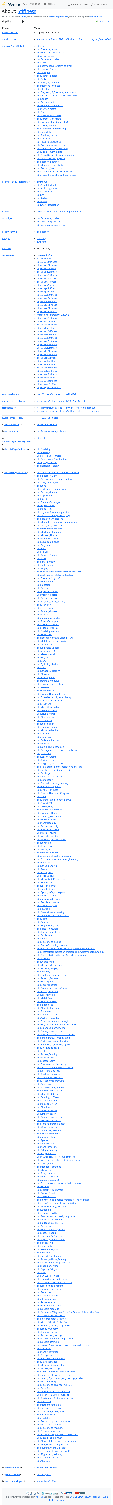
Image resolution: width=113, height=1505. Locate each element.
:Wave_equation (47, 1127)
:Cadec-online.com (48, 740)
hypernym (10, 231)
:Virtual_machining (48, 1368)
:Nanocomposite (47, 1146)
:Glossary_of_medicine (50, 1427)
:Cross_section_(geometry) (52, 122)
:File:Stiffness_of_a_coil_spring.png (56, 174)
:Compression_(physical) (51, 158)
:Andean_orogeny (48, 968)
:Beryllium (44, 545)
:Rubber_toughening (49, 1335)
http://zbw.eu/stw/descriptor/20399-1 (56, 394)
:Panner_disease (47, 611)
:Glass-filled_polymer (49, 1437)
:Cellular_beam (46, 1414)
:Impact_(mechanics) (49, 1255)
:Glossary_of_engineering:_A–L (54, 1384)
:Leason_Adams (46, 756)
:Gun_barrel (45, 733)
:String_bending (47, 865)
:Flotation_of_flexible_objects (53, 1044)
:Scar (41, 112)
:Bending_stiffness (48, 1097)
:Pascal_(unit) (45, 102)
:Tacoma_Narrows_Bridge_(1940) (55, 637)
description (10, 32)
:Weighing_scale (47, 594)
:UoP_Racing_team (48, 1047)
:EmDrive (43, 958)
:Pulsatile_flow (46, 1136)
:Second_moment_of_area (52, 988)
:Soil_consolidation (48, 1070)
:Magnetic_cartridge (49, 1166)
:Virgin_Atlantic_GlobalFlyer (52, 1322)
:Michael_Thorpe (47, 424)
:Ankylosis (44, 1474)
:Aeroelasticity (46, 1302)
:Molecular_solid (47, 1001)
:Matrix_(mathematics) (50, 52)
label (6, 248)
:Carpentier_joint (47, 1100)
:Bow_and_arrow (47, 598)
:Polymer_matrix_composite (53, 1394)
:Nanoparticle (45, 690)
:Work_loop (44, 634)
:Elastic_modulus (47, 125)
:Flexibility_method (48, 631)
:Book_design (45, 723)
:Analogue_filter (47, 1103)
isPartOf (8, 211)
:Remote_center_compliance (53, 1325)
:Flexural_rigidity (47, 1212)
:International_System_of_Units (55, 65)
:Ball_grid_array (46, 885)
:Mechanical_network (49, 528)
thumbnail (9, 39)
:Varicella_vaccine (47, 836)
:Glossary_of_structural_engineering (57, 859)
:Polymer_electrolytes (50, 1289)
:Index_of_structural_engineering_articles (60, 1378)
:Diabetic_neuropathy (50, 1077)
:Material (43, 687)
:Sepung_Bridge (47, 1269)
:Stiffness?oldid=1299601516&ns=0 (61, 400)
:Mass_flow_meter (48, 707)
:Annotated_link (46, 185)
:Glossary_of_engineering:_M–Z (55, 1451)
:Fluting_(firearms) (48, 627)
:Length (42, 98)
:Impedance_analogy (49, 617)
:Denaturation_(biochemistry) (54, 799)
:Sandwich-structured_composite (56, 1216)
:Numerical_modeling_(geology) (55, 1279)
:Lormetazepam (47, 905)
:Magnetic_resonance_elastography (57, 522)
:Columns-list (45, 191)
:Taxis (41, 1272)
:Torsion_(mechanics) (49, 115)
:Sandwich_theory (48, 829)
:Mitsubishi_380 (46, 819)
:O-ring (42, 918)
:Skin (41, 46)
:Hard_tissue (45, 862)
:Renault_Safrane (47, 978)
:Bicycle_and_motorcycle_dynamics (56, 1024)
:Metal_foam (45, 998)
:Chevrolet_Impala (48, 647)
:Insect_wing (45, 806)
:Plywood (43, 908)
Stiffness (27, 11)
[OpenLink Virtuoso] (32, 1492)
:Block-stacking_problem (51, 1206)
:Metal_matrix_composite (51, 641)
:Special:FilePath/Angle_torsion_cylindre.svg (66, 407)
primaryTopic (13, 1481)
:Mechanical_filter (48, 1249)
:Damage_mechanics (49, 1031)
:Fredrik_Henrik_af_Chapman (53, 793)
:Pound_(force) (46, 131)
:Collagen (43, 72)
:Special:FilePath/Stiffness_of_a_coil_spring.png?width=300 (74, 39)
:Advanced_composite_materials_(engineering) (63, 1199)
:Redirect (43, 198)
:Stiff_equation (46, 677)
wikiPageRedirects (16, 449)
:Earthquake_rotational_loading (55, 574)
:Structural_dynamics (49, 809)
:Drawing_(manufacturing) (52, 1021)
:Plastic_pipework (47, 928)
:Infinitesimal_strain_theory (53, 915)
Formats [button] (51, 3)
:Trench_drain (45, 846)
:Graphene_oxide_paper (51, 1411)
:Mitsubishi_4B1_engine (51, 879)
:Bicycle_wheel (46, 717)
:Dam (41, 660)
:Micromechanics (47, 730)
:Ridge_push (45, 568)
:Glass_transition (47, 984)
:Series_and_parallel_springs (53, 1041)
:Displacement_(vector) (50, 151)
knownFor (11, 424)
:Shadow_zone (46, 1057)
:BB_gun (43, 1186)
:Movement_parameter (50, 1365)
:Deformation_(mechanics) (52, 148)
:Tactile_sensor (46, 760)
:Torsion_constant (48, 135)
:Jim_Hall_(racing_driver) (51, 601)
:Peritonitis (44, 588)
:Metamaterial (46, 654)
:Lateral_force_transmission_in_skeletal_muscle (63, 1345)
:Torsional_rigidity (48, 465)
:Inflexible (43, 1252)
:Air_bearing (45, 1242)
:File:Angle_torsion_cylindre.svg (55, 171)
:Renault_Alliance (47, 1176)
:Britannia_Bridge (47, 812)
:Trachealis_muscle (48, 1074)
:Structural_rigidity (48, 670)
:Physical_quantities (49, 141)
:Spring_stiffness (47, 462)
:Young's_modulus (48, 82)
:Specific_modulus (48, 1308)
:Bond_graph (45, 981)
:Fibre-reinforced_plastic (51, 1123)
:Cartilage (43, 773)
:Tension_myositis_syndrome (53, 1421)
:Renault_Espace (47, 555)
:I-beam (42, 938)
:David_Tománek (47, 1361)
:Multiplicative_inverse (50, 105)
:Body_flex (44, 1388)
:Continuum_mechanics (51, 145)
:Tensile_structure (48, 902)
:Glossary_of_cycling (49, 941)
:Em (40, 194)
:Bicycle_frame (46, 713)
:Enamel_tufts (45, 961)
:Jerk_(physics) (46, 650)
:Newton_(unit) (46, 69)
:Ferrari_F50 (44, 803)
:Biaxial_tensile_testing (50, 1285)
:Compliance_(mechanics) (52, 459)
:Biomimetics (45, 1107)
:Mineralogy (45, 581)
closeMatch (10, 394)
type (6, 238)
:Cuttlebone (44, 935)
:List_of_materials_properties (53, 1262)
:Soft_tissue (44, 614)
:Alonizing (43, 1460)
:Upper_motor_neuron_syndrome (56, 1371)
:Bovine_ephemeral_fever (51, 839)
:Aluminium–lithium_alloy (51, 1447)
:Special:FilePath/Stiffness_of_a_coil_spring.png (68, 411)
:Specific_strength (48, 1341)
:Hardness (44, 736)
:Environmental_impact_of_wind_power (59, 1183)
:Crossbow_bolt (46, 994)
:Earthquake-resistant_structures (56, 1034)
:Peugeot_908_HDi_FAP (50, 1222)
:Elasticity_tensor (47, 49)
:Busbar (42, 922)
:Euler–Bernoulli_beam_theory (54, 697)
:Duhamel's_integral (49, 502)
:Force (42, 62)
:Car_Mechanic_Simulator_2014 (54, 1282)
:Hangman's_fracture (49, 1236)
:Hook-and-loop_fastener (51, 974)
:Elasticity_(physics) (48, 578)
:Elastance (44, 1401)
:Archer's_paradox (48, 1017)
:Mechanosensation (49, 1404)
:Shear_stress (45, 55)
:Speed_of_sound (47, 591)
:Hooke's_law (45, 875)
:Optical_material (47, 1457)
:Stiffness (46, 255)
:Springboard (45, 1355)
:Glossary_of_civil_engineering (54, 855)
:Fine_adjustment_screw (51, 1358)
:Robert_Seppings (48, 1054)
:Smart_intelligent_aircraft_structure (57, 1434)
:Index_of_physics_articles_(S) (54, 1374)
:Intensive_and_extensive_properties (57, 95)
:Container (44, 1226)
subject (7, 218)
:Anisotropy (44, 508)
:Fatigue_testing (47, 1150)
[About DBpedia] (11, 4)
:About (42, 181)
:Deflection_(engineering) (52, 128)
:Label (41, 796)
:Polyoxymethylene (48, 898)
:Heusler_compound (49, 786)
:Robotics (43, 584)
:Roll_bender (45, 565)
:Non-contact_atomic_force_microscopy (59, 571)
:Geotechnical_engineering (52, 783)
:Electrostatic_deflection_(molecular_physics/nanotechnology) (71, 951)
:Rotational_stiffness (49, 455)
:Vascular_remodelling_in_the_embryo (58, 1160)
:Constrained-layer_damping (53, 515)
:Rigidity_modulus (48, 161)
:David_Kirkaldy (46, 1196)
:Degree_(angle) (47, 75)
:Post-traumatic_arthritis (51, 431)
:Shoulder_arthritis (48, 538)
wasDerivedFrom (13, 400)
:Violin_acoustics (47, 1110)
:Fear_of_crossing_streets (52, 945)
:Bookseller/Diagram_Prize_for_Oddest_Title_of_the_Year (68, 1312)
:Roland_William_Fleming (51, 1259)
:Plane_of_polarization (50, 1219)
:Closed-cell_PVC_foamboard (53, 1391)
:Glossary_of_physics (49, 1295)
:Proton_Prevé (46, 1193)
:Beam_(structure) (48, 1179)
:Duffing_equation (48, 727)
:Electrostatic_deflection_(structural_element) (62, 955)
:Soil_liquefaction (47, 991)
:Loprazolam (45, 495)
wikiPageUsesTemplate (16, 181)
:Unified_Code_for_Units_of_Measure (58, 472)
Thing (23, 16)
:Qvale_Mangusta (47, 789)
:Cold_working (46, 1143)
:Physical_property (48, 1298)
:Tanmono (44, 1292)
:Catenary (43, 971)
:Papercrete (44, 1246)
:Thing (42, 238)
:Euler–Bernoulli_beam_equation (55, 155)
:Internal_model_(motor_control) (55, 1067)
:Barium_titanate (47, 492)
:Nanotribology (46, 822)
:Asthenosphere (47, 710)
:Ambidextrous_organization (53, 1037)
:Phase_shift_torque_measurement (57, 1441)
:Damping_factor (47, 1014)
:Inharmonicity (46, 561)
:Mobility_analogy (47, 852)
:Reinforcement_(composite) (53, 770)
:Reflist (42, 201)
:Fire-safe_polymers (48, 621)
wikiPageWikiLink (13, 46)
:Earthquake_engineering (52, 489)
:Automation (45, 644)
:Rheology (44, 88)
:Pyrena (42, 1140)
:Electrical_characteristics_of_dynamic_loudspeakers (66, 948)
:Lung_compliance (48, 541)
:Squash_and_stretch (49, 1090)
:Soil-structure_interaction (52, 1087)
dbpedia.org (95, 16)
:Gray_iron (44, 604)
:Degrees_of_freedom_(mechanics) (56, 92)
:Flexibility (43, 449)
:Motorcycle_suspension (51, 1229)
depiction (9, 407)
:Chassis (43, 674)
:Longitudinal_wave (48, 482)
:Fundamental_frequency (51, 1064)
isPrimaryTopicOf (13, 417)
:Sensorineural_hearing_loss (53, 912)
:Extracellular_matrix (49, 118)
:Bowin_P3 (44, 842)
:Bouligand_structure (49, 525)
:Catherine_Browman (49, 1130)
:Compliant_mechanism (51, 746)
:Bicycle (42, 657)
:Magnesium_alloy (48, 925)
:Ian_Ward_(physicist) (49, 1275)
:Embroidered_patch (49, 1305)
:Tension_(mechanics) (49, 168)
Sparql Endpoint (101, 4)
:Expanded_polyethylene (51, 1027)
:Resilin (42, 498)
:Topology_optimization (51, 1239)
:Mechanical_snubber (49, 531)
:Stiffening (44, 1209)
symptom (11, 431)
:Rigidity (43, 231)
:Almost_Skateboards (49, 1008)
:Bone (41, 485)
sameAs (8, 255)
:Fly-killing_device (47, 664)
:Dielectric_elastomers (50, 1189)
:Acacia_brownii (46, 832)
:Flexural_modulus (48, 624)
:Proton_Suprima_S (48, 1133)
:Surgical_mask (46, 1153)
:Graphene (44, 703)
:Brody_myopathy (47, 1328)
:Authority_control (48, 188)
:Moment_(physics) (48, 85)
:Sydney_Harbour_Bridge (51, 693)
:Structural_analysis (49, 59)
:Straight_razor (46, 1113)
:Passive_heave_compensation (54, 479)
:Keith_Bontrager (47, 1381)
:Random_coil (45, 1004)
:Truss (41, 558)
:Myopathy (44, 1170)
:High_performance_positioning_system (59, 766)
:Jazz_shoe (44, 753)
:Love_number (46, 608)
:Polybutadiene (46, 895)
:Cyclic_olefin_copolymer (51, 892)
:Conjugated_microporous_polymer (57, 750)
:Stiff (41, 438)
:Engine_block (46, 505)
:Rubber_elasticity (48, 826)
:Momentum (45, 882)
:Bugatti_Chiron (46, 889)
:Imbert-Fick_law (47, 475)
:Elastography (46, 1060)
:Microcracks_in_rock (49, 965)
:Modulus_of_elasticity (50, 165)
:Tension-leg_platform (50, 931)
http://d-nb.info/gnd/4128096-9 (53, 314)
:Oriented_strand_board (51, 1315)
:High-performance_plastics (53, 512)
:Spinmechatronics (48, 1431)
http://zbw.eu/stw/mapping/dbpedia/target (59, 211)
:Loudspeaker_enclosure (51, 684)
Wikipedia (40, 1496)
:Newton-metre (46, 108)
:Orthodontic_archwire (50, 1080)
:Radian (42, 79)
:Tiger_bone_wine (47, 1265)
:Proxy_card (44, 849)
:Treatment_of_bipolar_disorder (55, 1398)
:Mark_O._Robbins (48, 1093)
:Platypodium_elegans (50, 518)
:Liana (41, 667)
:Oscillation (44, 720)
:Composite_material (49, 776)
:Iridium (42, 551)
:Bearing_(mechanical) (50, 1117)
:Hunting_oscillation (49, 816)
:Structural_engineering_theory (55, 1338)
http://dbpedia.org (58, 16)
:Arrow (42, 869)
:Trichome (44, 1011)
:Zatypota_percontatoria (51, 763)
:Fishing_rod (45, 872)
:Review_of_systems (49, 1408)
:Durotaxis (44, 138)
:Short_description (48, 204)
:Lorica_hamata (46, 1163)
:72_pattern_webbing (49, 1454)
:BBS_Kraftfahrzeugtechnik (52, 1444)
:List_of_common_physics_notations (57, 1203)
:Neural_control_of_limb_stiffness (56, 1156)
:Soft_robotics (46, 1173)
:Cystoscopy (45, 779)
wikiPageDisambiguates (16, 441)
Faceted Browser (79, 4)
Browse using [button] (32, 3)
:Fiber (41, 548)
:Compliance (45, 1084)
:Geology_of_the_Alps (49, 700)
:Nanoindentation (48, 1351)
